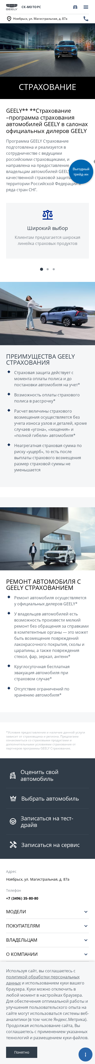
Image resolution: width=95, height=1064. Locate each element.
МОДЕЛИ (16, 912)
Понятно (21, 1052)
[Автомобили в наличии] (75, 7)
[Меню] (86, 7)
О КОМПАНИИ (22, 954)
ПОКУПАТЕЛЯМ (23, 926)
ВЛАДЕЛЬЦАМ (21, 940)
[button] (41, 269)
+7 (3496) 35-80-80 (22, 898)
